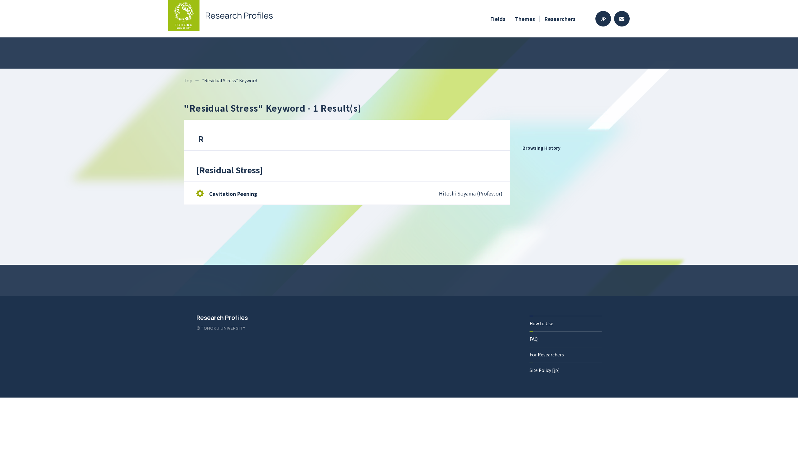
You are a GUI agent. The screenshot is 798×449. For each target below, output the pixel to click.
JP (603, 19)
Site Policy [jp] (545, 370)
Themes (525, 18)
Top (188, 80)
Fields (497, 18)
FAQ (534, 339)
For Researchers (547, 354)
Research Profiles (222, 318)
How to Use (541, 323)
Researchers (560, 18)
